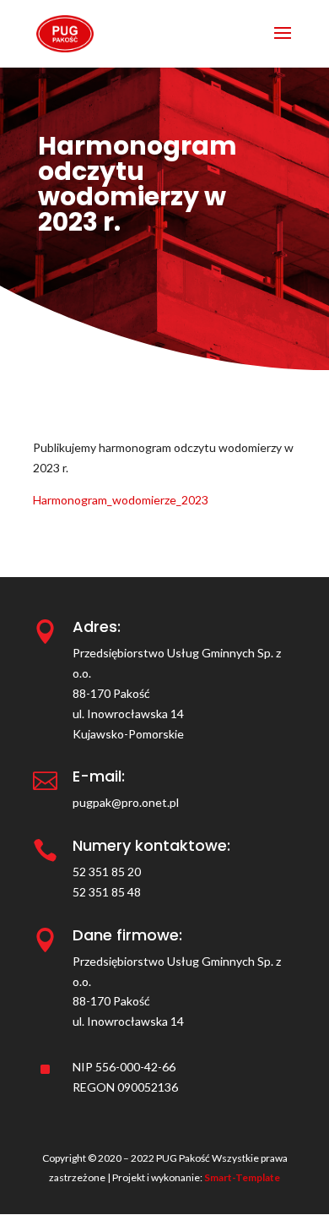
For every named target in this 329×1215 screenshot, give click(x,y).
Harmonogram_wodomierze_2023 (120, 500)
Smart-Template (242, 1177)
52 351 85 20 (107, 871)
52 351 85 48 (107, 892)
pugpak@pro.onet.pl (126, 802)
